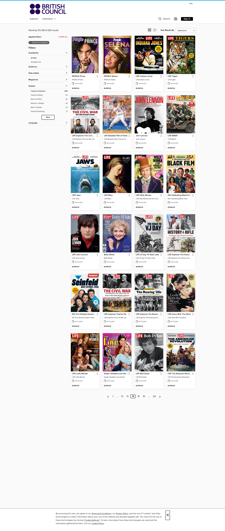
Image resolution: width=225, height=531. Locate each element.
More (48, 117)
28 (154, 396)
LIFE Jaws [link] (76, 195)
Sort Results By (167, 30)
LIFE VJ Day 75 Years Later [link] (147, 255)
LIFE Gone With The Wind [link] (179, 314)
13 (127, 396)
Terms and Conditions (101, 513)
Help (191, 4)
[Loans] (176, 19)
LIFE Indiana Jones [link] (144, 76)
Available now (36, 62)
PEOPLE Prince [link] (78, 76)
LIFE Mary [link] (108, 195)
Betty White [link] (109, 255)
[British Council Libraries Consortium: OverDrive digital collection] (48, 9)
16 (144, 396)
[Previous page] (108, 396)
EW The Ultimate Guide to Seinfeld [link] (84, 314)
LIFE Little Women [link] (80, 374)
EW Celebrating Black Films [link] (180, 195)
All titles (34, 58)
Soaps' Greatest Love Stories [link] (116, 374)
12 (122, 396)
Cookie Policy (98, 523)
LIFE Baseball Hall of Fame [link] (115, 136)
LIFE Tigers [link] (172, 76)
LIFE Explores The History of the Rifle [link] (180, 255)
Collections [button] (48, 18)
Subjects (34, 18)
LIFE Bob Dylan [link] (142, 374)
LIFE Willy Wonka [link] (143, 195)
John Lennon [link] (142, 136)
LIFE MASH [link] (173, 136)
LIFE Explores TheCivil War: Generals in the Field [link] (116, 314)
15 (139, 396)
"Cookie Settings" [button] (92, 520)
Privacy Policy (122, 513)
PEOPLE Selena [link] (111, 76)
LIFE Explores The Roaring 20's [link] (148, 314)
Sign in (187, 18)
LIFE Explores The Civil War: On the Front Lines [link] (84, 136)
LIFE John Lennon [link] (80, 255)
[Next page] (159, 396)
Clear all (63, 37)
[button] (164, 19)
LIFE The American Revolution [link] (180, 374)
